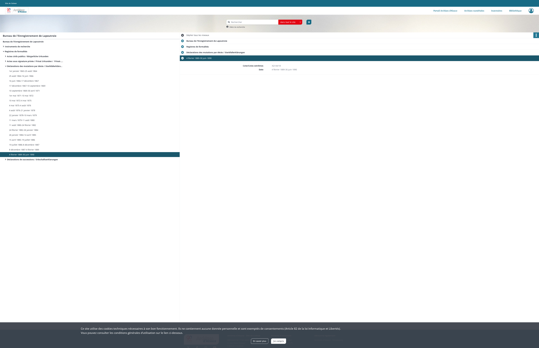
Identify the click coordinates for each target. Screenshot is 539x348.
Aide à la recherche (237, 27)
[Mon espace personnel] (531, 11)
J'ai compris (278, 341)
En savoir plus (259, 341)
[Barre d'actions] (536, 35)
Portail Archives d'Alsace (445, 10)
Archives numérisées (474, 10)
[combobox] (290, 22)
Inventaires (496, 10)
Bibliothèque (515, 10)
